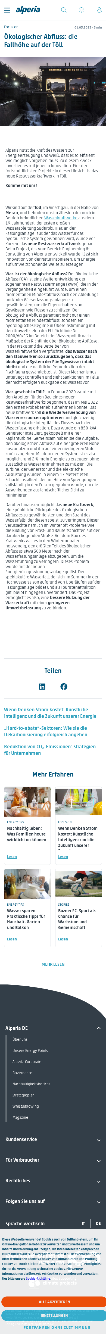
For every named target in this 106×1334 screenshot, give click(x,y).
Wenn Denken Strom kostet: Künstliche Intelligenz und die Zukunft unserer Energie (50, 713)
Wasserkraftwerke (61, 217)
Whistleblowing (26, 1106)
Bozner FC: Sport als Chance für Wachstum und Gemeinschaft (77, 919)
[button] (42, 686)
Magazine (20, 1117)
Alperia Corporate (27, 1061)
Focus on (11, 27)
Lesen (12, 857)
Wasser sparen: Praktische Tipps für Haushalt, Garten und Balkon (26, 919)
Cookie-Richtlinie (38, 1278)
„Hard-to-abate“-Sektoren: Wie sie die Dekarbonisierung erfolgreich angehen (45, 731)
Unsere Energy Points (30, 1050)
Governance (22, 1073)
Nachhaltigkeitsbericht (31, 1084)
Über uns (20, 1039)
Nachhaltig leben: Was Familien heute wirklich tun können (26, 834)
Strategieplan (24, 1095)
